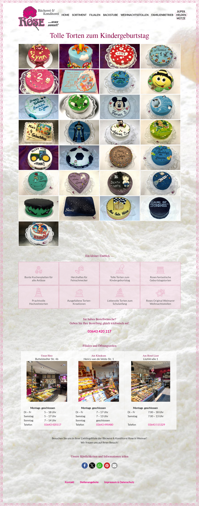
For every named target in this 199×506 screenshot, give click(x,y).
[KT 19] (120, 157)
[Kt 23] (120, 183)
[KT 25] (38, 208)
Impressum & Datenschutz (119, 482)
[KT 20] (160, 157)
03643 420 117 (99, 331)
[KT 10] (79, 106)
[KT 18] (79, 157)
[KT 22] (79, 183)
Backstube (110, 14)
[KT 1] (38, 56)
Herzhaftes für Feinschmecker (79, 279)
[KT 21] (38, 183)
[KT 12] (160, 106)
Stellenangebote (89, 482)
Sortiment (79, 14)
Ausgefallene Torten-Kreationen (79, 302)
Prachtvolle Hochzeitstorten (38, 302)
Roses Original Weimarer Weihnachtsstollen (160, 302)
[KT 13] (38, 132)
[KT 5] (38, 81)
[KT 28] (160, 208)
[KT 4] (160, 56)
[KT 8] (160, 81)
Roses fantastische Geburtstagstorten (160, 279)
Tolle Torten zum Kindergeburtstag (120, 279)
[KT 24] (160, 183)
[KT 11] (120, 106)
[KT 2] (79, 56)
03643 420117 (52, 424)
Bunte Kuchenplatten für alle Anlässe (39, 279)
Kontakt (69, 482)
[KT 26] (79, 208)
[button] (85, 465)
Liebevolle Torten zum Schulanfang (120, 302)
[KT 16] (160, 132)
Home (65, 14)
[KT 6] (79, 81)
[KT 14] (79, 132)
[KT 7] (120, 81)
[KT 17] (38, 157)
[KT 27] (120, 208)
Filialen (94, 14)
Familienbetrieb (162, 14)
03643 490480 (104, 424)
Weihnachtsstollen (135, 14)
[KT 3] (120, 56)
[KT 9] (38, 106)
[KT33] (38, 233)
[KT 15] (120, 132)
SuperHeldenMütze (181, 15)
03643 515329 (156, 424)
